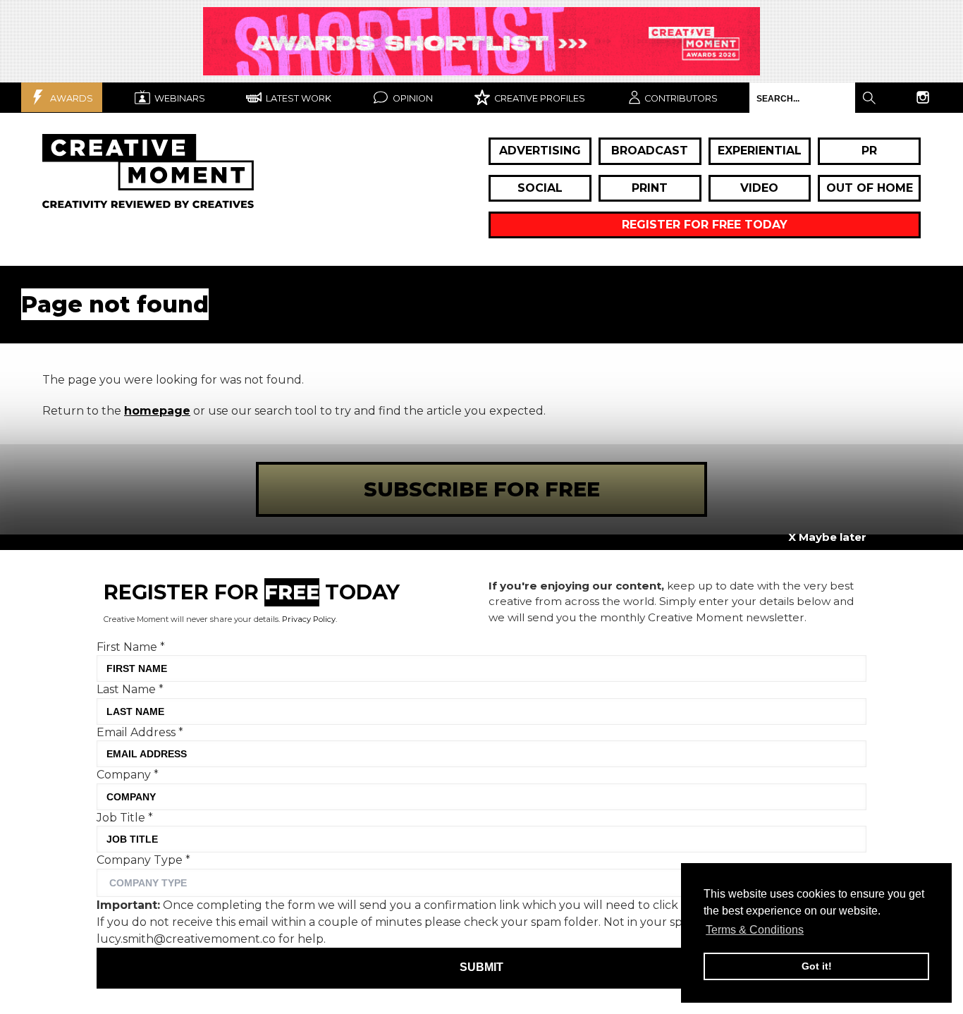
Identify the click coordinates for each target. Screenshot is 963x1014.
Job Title (125, 817)
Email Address (140, 732)
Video (759, 188)
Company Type (143, 860)
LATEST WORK (297, 98)
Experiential (760, 150)
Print (650, 188)
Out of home (869, 188)
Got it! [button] (817, 966)
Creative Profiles (538, 98)
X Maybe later (827, 537)
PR (869, 150)
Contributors (681, 98)
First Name (131, 647)
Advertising (540, 150)
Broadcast (649, 150)
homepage (157, 410)
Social (540, 188)
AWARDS (70, 98)
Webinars (178, 98)
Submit (481, 968)
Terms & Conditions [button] (755, 930)
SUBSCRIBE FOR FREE (482, 489)
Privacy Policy (309, 619)
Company (128, 774)
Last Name (130, 689)
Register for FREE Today (704, 224)
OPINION (412, 98)
